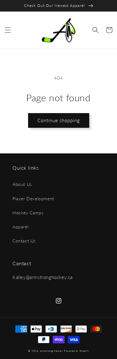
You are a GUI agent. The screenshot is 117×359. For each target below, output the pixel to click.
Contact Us (24, 240)
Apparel (20, 226)
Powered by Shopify (76, 350)
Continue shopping (58, 120)
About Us (22, 184)
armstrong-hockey (51, 350)
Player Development (33, 198)
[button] (8, 30)
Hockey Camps (27, 212)
